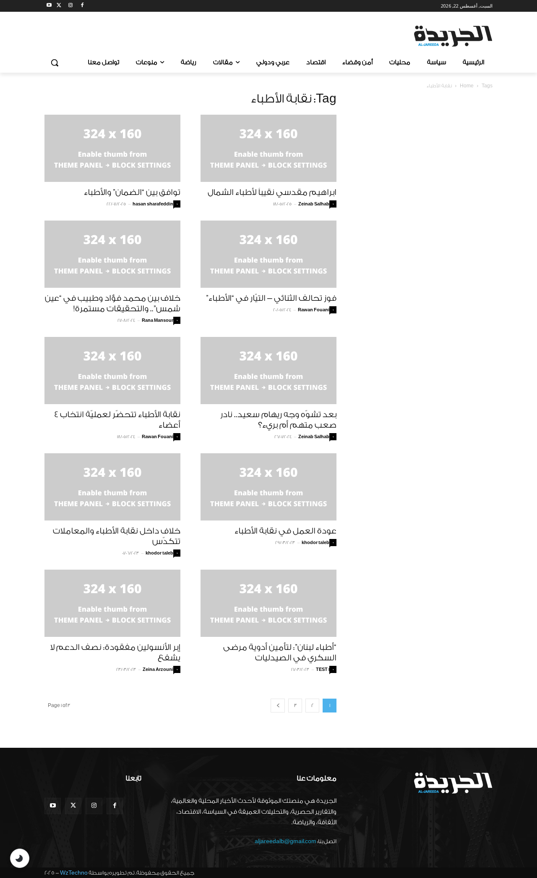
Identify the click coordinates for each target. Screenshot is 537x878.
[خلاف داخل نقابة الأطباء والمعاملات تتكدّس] (112, 486)
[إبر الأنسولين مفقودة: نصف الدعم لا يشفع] (112, 603)
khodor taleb (159, 553)
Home (467, 86)
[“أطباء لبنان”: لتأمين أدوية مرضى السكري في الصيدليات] (268, 603)
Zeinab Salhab (313, 204)
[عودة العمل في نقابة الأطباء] (268, 486)
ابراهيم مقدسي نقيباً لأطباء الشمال (272, 192)
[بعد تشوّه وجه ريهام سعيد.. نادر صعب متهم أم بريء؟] (268, 370)
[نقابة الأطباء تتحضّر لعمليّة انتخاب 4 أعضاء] (112, 370)
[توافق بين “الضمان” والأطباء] (112, 148)
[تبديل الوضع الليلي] (19, 858)
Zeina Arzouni (158, 669)
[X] (59, 6)
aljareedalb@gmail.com (285, 841)
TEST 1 (322, 669)
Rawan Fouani (313, 310)
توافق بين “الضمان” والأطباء (132, 192)
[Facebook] (82, 6)
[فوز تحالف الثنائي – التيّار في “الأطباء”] (268, 254)
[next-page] (278, 705)
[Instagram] (71, 6)
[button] (54, 63)
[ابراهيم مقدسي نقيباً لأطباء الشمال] (268, 148)
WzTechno (74, 873)
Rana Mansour (157, 320)
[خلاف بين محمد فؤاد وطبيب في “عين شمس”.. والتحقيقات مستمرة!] (112, 254)
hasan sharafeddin (153, 204)
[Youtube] (49, 6)
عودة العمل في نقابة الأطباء (285, 531)
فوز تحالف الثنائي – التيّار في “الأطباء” (271, 298)
